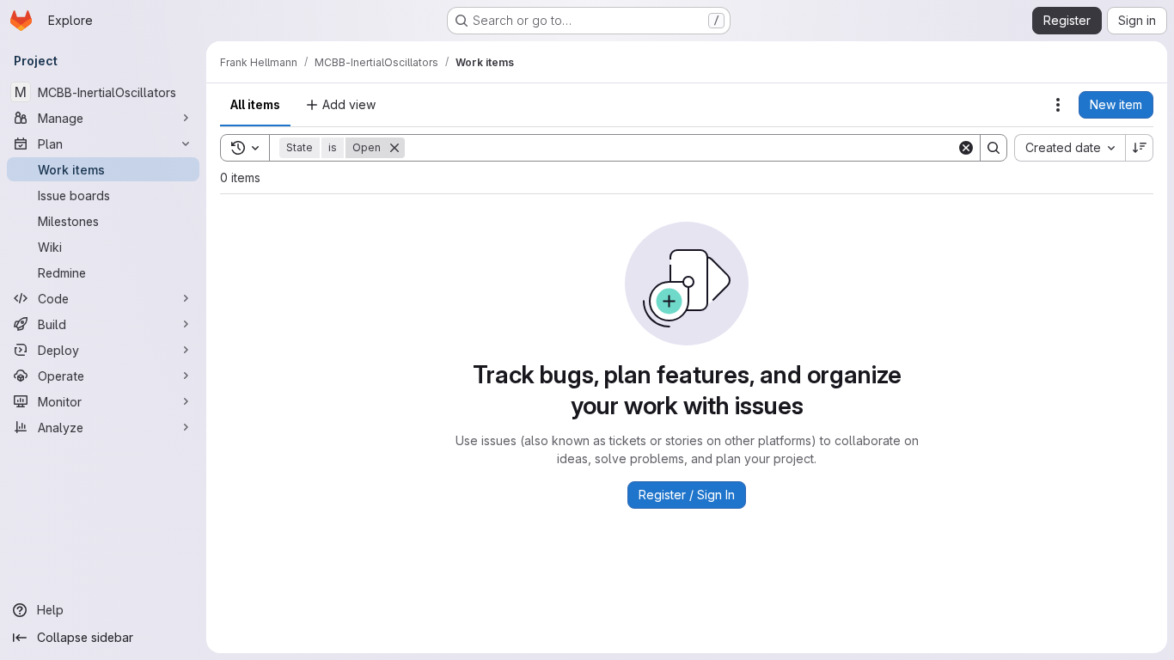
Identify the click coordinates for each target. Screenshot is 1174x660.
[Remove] (394, 148)
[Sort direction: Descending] (1139, 148)
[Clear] (966, 148)
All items (255, 104)
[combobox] (1069, 148)
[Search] (993, 148)
